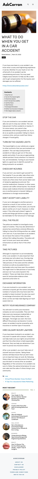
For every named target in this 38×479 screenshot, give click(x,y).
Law (4, 57)
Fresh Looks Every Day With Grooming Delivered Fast (19, 407)
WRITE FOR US (19, 474)
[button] (28, 4)
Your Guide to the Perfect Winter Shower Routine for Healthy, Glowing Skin (19, 397)
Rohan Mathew (6, 54)
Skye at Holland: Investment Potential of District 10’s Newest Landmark (19, 417)
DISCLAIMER (19, 467)
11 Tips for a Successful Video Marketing (19, 382)
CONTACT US (19, 464)
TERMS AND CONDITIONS (19, 472)
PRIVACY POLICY (19, 469)
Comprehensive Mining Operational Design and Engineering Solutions (19, 437)
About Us (19, 462)
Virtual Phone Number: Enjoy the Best (18, 379)
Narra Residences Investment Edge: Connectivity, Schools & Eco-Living (19, 427)
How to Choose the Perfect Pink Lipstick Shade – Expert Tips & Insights (18, 447)
